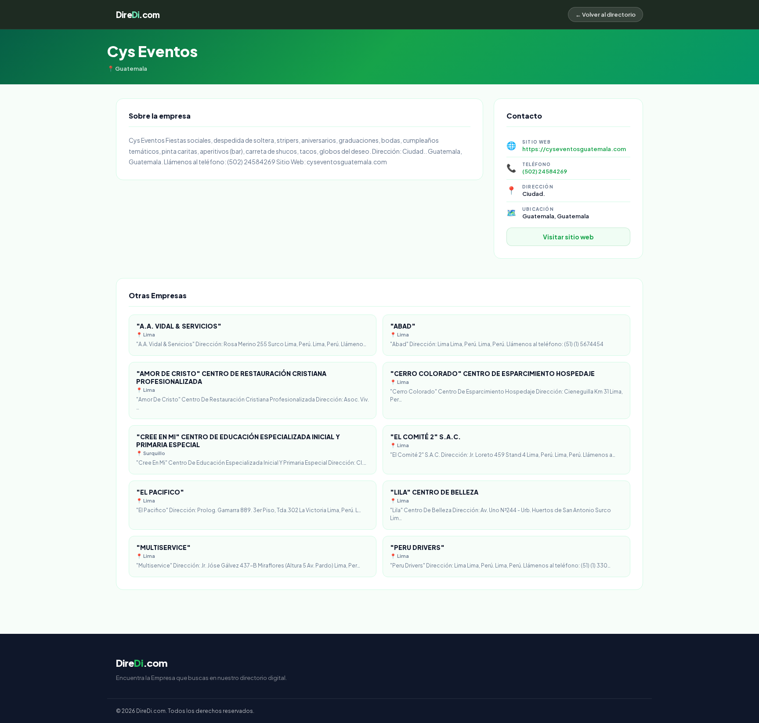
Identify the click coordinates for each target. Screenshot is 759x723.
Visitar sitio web (568, 237)
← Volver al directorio (605, 14)
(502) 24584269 (544, 171)
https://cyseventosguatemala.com (574, 148)
